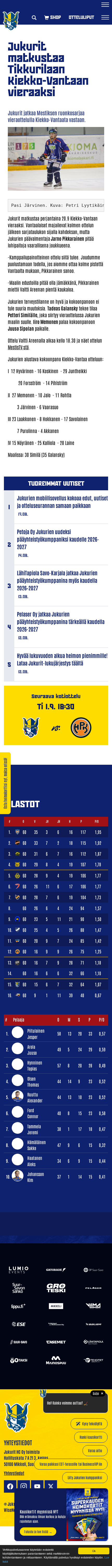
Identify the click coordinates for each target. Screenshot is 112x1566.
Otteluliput (81, 17)
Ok (94, 1551)
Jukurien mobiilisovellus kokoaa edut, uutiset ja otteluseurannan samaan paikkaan (62, 501)
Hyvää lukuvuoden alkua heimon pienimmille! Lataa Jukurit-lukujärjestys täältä (62, 659)
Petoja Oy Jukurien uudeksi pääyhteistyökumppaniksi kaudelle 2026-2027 (58, 539)
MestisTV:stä (18, 347)
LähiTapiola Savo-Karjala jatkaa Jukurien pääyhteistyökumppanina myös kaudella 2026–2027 (57, 580)
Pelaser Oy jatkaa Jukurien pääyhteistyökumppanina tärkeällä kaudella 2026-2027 (60, 621)
